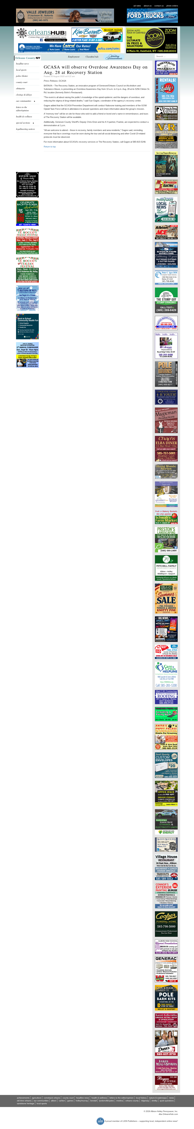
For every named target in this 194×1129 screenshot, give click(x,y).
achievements (23, 1098)
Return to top (50, 146)
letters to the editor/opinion (22, 109)
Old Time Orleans (24, 1100)
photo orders (172, 6)
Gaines (70, 1100)
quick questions (167, 1100)
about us (148, 6)
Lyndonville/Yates (106, 1100)
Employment (73, 56)
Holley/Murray (82, 1100)
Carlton (62, 1100)
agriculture (36, 1098)
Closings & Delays (24, 94)
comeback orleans (52, 1098)
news (171, 1098)
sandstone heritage (25, 1103)
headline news (22, 63)
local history (141, 1098)
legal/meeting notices (25, 128)
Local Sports (42, 1103)
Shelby (154, 1100)
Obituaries (20, 88)
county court (21, 82)
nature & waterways (158, 1098)
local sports (21, 69)
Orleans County (132, 1100)
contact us (159, 6)
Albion (53, 1100)
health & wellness (24, 116)
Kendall (93, 1100)
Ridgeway (145, 1100)
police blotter (22, 75)
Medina (119, 1100)
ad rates (137, 6)
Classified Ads (92, 56)
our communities (41, 1100)
